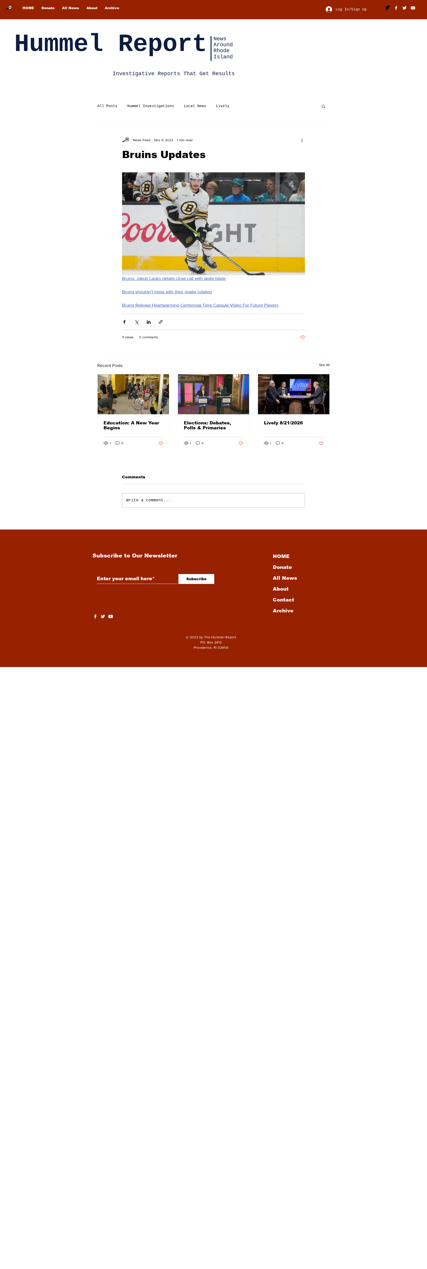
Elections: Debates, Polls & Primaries (207, 425)
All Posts (107, 106)
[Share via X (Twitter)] (136, 322)
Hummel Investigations (150, 106)
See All (324, 365)
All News (285, 578)
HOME (281, 556)
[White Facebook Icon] (95, 616)
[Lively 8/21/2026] (293, 394)
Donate (282, 567)
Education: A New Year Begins (131, 425)
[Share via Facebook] (124, 322)
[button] (323, 106)
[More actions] (302, 140)
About (281, 589)
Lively (222, 106)
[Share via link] (160, 322)
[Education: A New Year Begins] (133, 394)
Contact (283, 599)
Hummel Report (110, 44)
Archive (283, 610)
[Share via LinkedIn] (148, 322)
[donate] (387, 8)
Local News (195, 106)
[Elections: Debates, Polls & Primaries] (213, 394)
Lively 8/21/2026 (283, 422)
